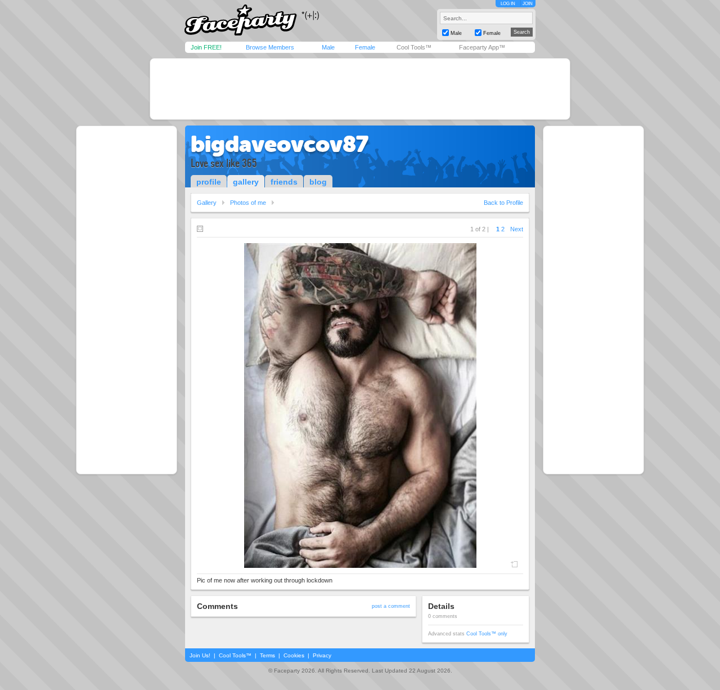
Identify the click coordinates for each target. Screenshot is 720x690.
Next (516, 229)
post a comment (391, 606)
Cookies (294, 655)
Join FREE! (206, 47)
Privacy (322, 655)
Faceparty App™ (482, 47)
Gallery (207, 202)
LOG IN (508, 3)
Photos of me (248, 202)
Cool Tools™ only (486, 634)
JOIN (528, 3)
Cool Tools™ (414, 47)
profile (208, 181)
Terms (267, 655)
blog (318, 181)
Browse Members (270, 47)
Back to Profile (503, 202)
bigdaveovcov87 (279, 144)
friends (284, 181)
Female (365, 47)
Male (328, 47)
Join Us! (200, 655)
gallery (246, 181)
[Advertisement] (360, 89)
